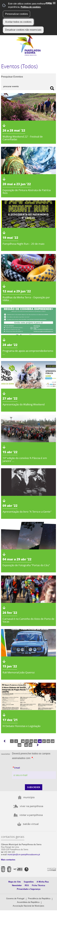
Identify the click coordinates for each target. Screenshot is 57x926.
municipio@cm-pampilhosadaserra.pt (23, 854)
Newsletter (17, 885)
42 (26, 745)
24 (19, 745)
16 (23, 741)
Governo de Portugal (15, 898)
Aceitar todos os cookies (18, 22)
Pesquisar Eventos (12, 76)
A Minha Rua (43, 882)
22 (48, 741)
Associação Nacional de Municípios (28, 906)
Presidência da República (39, 898)
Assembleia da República (28, 902)
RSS (27, 885)
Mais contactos (8, 860)
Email (23, 767)
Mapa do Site (14, 882)
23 (52, 741)
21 (44, 741)
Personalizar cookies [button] (16, 14)
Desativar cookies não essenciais (23, 29)
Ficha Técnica (38, 885)
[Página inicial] (28, 55)
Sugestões (29, 882)
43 (30, 745)
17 (27, 741)
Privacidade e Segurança (28, 889)
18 (31, 741)
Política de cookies (31, 7)
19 (35, 741)
